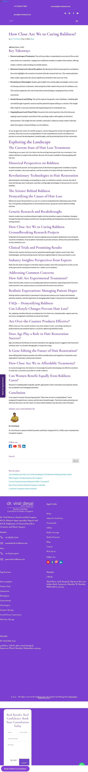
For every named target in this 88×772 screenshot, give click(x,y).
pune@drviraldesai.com (15, 559)
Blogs (48, 542)
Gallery (49, 527)
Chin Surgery (5, 605)
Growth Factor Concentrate (11, 614)
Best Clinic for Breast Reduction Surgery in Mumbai (27, 485)
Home (48, 513)
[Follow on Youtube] (77, 13)
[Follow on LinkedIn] (65, 13)
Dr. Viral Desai (15, 39)
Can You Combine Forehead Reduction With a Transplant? (29, 481)
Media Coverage (52, 532)
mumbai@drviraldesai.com (16, 543)
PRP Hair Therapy (7, 619)
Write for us (51, 551)
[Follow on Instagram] (69, 13)
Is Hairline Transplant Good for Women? (23, 489)
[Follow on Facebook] (73, 13)
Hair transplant (6, 581)
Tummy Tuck (5, 586)
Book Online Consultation (15, 768)
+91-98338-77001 (12, 537)
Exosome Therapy (7, 610)
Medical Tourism (53, 537)
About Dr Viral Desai (54, 518)
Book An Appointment (3, 386)
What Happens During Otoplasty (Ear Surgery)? (25, 478)
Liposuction (4, 591)
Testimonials (51, 523)
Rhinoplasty (4, 596)
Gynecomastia (5, 600)
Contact (49, 546)
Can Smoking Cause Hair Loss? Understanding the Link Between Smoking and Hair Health (40, 474)
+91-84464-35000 (12, 553)
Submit (24, 763)
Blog (32, 39)
